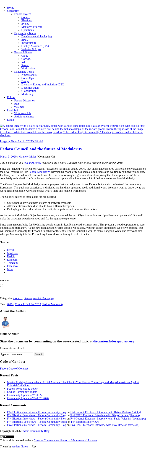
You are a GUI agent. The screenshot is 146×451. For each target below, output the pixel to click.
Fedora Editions (23, 52)
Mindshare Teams (24, 71)
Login (10, 119)
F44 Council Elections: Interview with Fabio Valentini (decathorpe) (108, 418)
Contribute (13, 110)
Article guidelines (24, 116)
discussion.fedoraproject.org (113, 341)
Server (25, 65)
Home (10, 7)
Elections (26, 20)
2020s (10, 304)
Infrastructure (28, 42)
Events (25, 23)
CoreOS (26, 58)
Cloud (24, 55)
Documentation (30, 87)
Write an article (22, 113)
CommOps (27, 78)
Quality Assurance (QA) (35, 46)
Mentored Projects (31, 26)
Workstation (28, 68)
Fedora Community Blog (35, 430)
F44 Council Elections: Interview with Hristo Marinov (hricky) (105, 412)
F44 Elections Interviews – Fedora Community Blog (36, 412)
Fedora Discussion (24, 100)
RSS (16, 103)
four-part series (32, 162)
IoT (23, 62)
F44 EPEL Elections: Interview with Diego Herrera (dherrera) (105, 415)
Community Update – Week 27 (24, 395)
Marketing (27, 94)
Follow (11, 97)
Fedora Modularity (39, 171)
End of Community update (22, 391)
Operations (27, 30)
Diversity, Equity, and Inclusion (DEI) (42, 84)
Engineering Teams (25, 33)
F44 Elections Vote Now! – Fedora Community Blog (37, 421)
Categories (13, 10)
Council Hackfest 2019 (28, 304)
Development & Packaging (36, 36)
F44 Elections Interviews (85, 421)
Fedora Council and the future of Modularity (41, 149)
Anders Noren (20, 446)
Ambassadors (28, 74)
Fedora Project (22, 13)
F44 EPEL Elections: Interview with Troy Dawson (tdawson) (104, 424)
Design (25, 81)
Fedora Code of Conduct (14, 368)
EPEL (24, 39)
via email (19, 106)
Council (25, 17)
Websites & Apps (31, 49)
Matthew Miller (27, 156)
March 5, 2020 (8, 156)
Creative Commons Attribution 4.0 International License (65, 440)
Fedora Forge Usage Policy (22, 388)
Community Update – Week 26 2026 (28, 398)
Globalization (28, 90)
